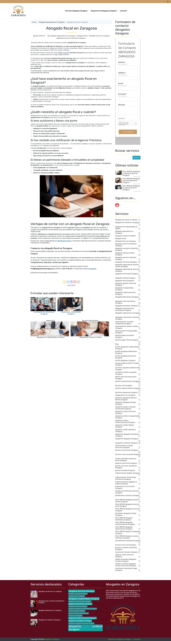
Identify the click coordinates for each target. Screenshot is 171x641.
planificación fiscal (64, 241)
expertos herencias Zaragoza (126, 463)
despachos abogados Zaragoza (126, 439)
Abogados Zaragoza (51, 639)
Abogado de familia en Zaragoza (127, 222)
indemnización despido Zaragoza (127, 473)
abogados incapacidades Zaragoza (84, 599)
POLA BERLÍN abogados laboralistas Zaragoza (124, 519)
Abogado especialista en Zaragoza (51, 22)
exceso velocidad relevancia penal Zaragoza (125, 459)
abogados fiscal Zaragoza (124, 281)
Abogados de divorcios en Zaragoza (50, 591)
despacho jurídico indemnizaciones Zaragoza (125, 421)
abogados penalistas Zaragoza (126, 306)
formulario (92, 269)
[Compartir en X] (67, 281)
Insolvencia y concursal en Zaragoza (71, 313)
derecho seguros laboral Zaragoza (127, 388)
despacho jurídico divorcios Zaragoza (82, 618)
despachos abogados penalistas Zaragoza (81, 623)
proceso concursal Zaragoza (125, 545)
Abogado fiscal (82, 36)
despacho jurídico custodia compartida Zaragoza (125, 408)
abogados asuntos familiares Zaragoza (71, 38)
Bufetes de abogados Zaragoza (119, 639)
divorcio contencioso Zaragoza (126, 450)
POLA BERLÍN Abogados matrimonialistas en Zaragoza (131, 180)
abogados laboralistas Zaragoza (127, 297)
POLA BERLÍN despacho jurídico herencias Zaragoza (127, 537)
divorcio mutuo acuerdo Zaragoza (127, 454)
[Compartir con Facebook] (71, 281)
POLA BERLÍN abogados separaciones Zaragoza (124, 528)
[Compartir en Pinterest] (75, 281)
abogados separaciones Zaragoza (127, 313)
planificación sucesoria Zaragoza (127, 495)
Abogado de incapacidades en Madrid (51, 337)
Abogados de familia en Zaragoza (49, 620)
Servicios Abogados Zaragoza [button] (76, 11)
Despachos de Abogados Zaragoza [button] (103, 11)
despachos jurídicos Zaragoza (126, 443)
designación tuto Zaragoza (125, 395)
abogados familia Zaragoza (125, 278)
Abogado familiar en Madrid (125, 236)
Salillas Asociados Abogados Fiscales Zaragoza (125, 560)
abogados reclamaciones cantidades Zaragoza (124, 309)
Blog (117, 344)
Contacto (123, 11)
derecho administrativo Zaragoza (127, 381)
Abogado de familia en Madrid (90, 337)
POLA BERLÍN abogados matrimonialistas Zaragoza (125, 523)
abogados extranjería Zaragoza (126, 274)
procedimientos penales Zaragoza (127, 541)
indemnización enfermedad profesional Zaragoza (125, 478)
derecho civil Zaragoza (123, 385)
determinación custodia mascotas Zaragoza (124, 446)
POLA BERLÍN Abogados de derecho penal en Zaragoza (131, 173)
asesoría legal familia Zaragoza (126, 340)
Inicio (34, 22)
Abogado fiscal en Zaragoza (99, 36)
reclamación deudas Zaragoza (126, 552)
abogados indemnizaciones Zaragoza (80, 601)
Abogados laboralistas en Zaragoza (50, 610)
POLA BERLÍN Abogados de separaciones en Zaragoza (131, 188)
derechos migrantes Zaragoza (126, 392)
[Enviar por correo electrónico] (64, 281)
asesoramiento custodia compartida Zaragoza (124, 323)
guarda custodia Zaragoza (125, 470)
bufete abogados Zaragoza (125, 360)
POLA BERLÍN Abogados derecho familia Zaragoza (127, 501)
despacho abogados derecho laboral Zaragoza (126, 399)
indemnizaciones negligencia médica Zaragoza (126, 483)
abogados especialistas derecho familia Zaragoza (127, 265)
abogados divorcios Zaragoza (126, 262)
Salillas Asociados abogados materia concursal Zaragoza (125, 565)
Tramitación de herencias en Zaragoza (44, 313)
